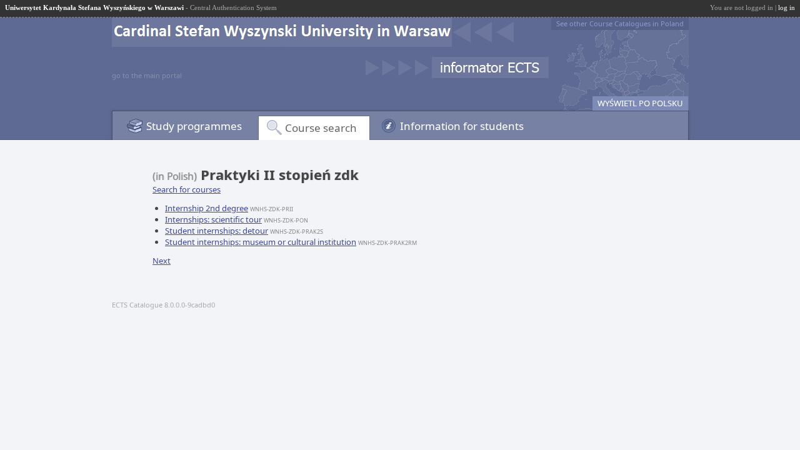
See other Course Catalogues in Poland (620, 23)
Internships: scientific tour (213, 219)
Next (161, 260)
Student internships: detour (216, 230)
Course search (321, 128)
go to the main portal (147, 75)
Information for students (462, 126)
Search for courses (186, 189)
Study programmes (194, 126)
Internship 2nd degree (206, 208)
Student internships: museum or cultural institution (260, 242)
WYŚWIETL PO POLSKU (640, 103)
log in (786, 7)
